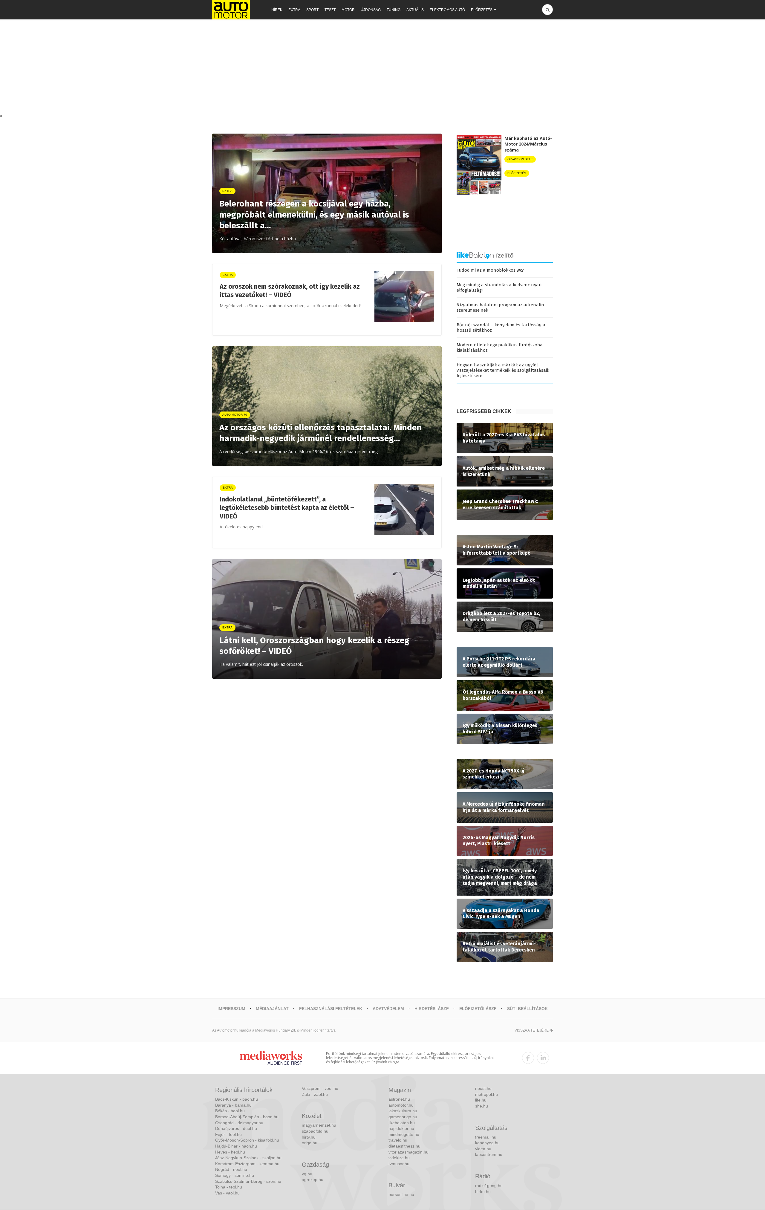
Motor (348, 10)
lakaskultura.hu (402, 1110)
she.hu (481, 1106)
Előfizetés (481, 10)
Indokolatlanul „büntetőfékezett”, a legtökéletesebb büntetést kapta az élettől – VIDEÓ (287, 507)
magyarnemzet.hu (319, 1125)
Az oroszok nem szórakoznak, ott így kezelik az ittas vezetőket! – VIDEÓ (290, 290)
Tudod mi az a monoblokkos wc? (490, 270)
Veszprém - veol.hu (320, 1088)
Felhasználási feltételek (330, 1008)
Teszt (330, 10)
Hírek (276, 10)
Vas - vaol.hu (227, 1193)
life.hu (480, 1100)
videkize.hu (399, 1157)
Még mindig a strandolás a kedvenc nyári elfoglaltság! (499, 287)
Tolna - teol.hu (228, 1187)
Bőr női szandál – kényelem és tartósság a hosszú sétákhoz (501, 327)
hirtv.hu (309, 1137)
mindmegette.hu (403, 1134)
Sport (312, 10)
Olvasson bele (520, 159)
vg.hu (307, 1173)
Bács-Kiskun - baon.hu (236, 1099)
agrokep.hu (312, 1179)
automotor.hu (401, 1105)
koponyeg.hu (487, 1142)
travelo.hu (397, 1140)
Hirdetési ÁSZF (431, 1008)
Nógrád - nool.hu (231, 1169)
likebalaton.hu (401, 1122)
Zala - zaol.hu (315, 1094)
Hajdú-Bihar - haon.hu (236, 1146)
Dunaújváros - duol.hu (236, 1128)
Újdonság (371, 10)
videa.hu (483, 1148)
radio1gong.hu (489, 1185)
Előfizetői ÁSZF (478, 1008)
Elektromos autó (447, 10)
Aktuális (415, 10)
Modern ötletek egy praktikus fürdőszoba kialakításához (500, 347)
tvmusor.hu (398, 1163)
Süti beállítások (527, 1008)
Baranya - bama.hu (233, 1105)
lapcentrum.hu (488, 1154)
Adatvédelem (388, 1008)
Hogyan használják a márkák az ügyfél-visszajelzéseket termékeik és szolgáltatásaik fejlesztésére (503, 370)
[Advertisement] (382, 68)
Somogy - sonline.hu (234, 1175)
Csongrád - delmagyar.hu (239, 1122)
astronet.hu (399, 1099)
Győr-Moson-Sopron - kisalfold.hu (247, 1140)
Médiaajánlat (272, 1008)
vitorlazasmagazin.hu (408, 1152)
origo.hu (309, 1142)
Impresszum (231, 1008)
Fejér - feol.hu (228, 1134)
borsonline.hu (401, 1194)
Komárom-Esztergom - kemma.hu (247, 1163)
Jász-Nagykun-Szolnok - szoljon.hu (248, 1157)
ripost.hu (483, 1088)
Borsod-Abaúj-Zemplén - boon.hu (247, 1116)
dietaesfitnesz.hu (404, 1146)
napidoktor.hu (401, 1128)
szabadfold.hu (315, 1131)
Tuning (393, 10)
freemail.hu (485, 1137)
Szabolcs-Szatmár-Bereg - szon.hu (248, 1181)
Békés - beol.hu (230, 1110)
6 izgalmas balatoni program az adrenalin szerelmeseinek (500, 307)
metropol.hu (486, 1094)
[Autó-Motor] (231, 9)
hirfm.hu (483, 1191)
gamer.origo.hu (402, 1116)
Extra (294, 10)
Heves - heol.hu (230, 1152)
